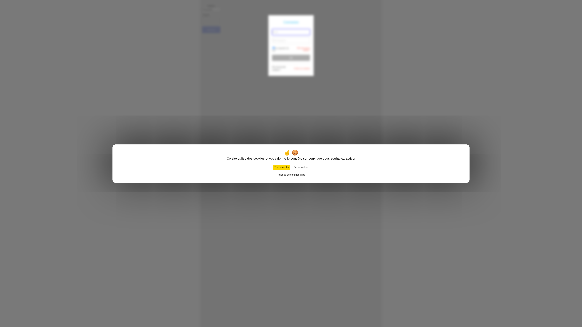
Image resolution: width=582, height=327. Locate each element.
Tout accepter (281, 167)
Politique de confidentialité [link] (291, 174)
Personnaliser (301, 167)
